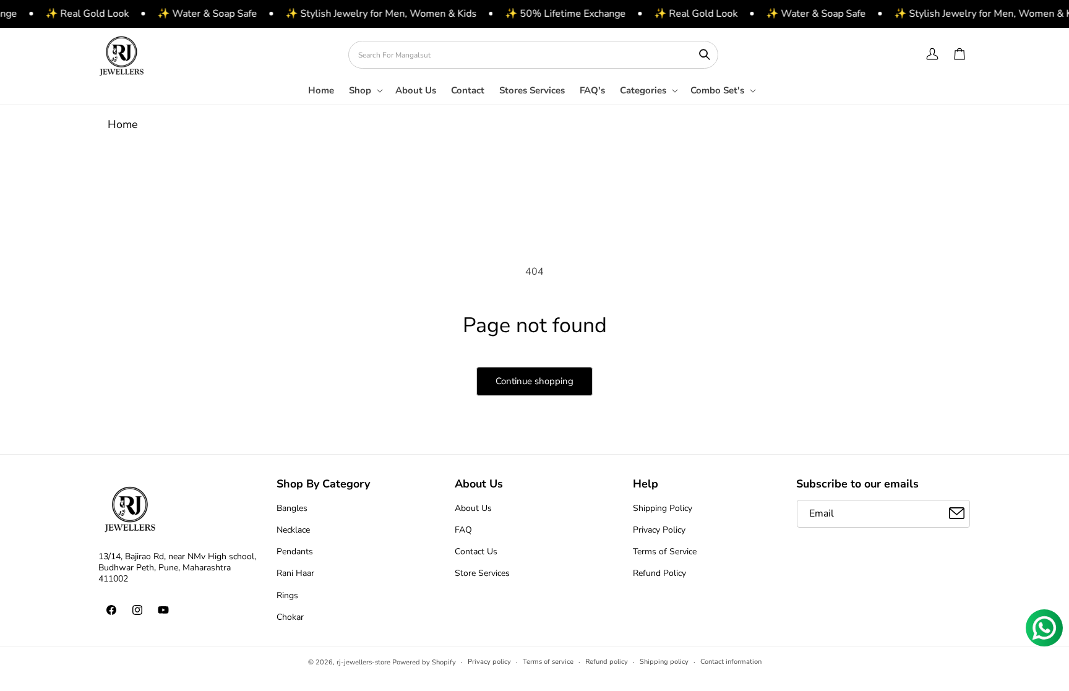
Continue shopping (534, 381)
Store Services (482, 573)
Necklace (293, 529)
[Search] (704, 54)
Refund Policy (659, 573)
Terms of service (548, 661)
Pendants (295, 551)
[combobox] (533, 55)
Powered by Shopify (424, 662)
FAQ (463, 529)
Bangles (292, 507)
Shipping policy (664, 661)
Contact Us (476, 551)
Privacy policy (489, 661)
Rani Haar (295, 573)
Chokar (290, 616)
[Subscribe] (956, 513)
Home (123, 124)
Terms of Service (665, 551)
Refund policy (606, 661)
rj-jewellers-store (363, 662)
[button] (364, 95)
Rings (287, 595)
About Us (473, 507)
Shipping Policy (662, 507)
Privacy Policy (659, 529)
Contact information (731, 661)
